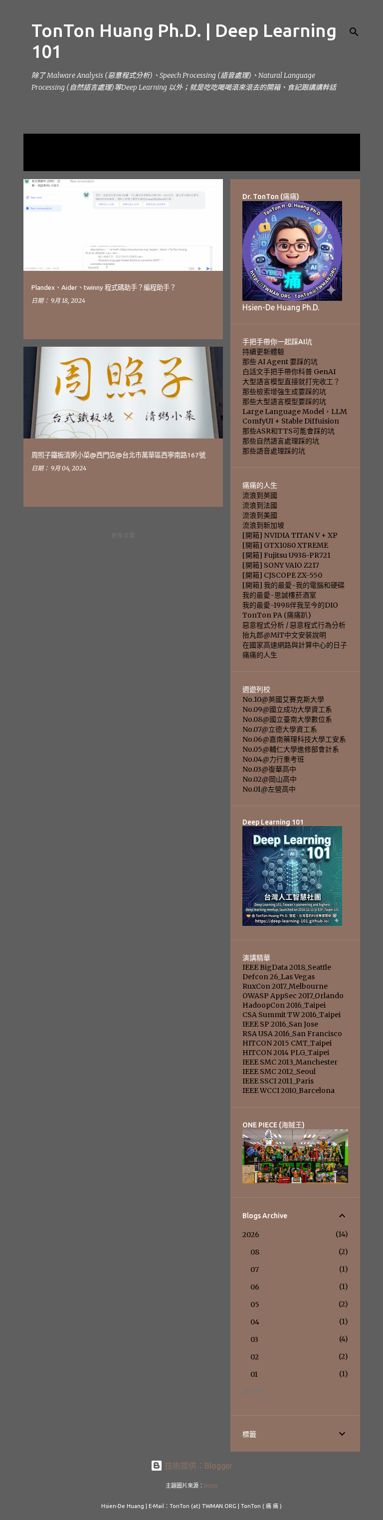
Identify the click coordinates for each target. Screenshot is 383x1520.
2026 (250, 1234)
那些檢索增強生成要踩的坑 (284, 391)
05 (254, 1304)
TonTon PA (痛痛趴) (276, 615)
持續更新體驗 (263, 351)
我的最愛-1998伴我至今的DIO (290, 605)
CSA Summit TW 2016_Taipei (291, 1014)
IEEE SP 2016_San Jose (280, 1024)
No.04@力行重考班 (273, 759)
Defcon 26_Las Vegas (278, 976)
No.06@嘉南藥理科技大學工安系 (294, 739)
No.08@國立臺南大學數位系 (287, 719)
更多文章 (123, 535)
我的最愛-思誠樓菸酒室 (279, 595)
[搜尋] (354, 32)
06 (254, 1287)
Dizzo (211, 1486)
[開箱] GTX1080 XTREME (285, 545)
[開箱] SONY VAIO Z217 (280, 565)
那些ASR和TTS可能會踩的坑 (288, 431)
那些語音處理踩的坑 (273, 450)
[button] (209, 320)
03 (254, 1339)
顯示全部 (43, 161)
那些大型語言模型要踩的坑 (284, 401)
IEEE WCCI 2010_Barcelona (288, 1090)
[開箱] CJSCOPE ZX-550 (282, 575)
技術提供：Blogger (197, 1465)
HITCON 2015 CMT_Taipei (287, 1043)
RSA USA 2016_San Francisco (292, 1033)
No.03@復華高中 (269, 769)
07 (254, 1269)
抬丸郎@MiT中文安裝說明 (284, 635)
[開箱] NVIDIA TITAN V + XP (290, 535)
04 (254, 1321)
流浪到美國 (259, 515)
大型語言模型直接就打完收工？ (291, 381)
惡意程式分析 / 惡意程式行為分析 (294, 625)
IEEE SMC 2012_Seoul (279, 1071)
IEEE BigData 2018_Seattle (286, 967)
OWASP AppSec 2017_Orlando (293, 995)
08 (254, 1252)
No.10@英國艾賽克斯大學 (283, 699)
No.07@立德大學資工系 (279, 729)
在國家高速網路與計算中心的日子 (294, 645)
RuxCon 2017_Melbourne (285, 986)
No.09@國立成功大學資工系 (287, 709)
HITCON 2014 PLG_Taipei (285, 1052)
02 (254, 1356)
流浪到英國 (259, 495)
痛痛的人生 (259, 655)
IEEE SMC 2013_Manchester (290, 1062)
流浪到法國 (259, 505)
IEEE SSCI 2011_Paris (278, 1081)
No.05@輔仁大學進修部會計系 (290, 749)
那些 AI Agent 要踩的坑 (280, 361)
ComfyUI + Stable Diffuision (290, 421)
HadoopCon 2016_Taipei (284, 1005)
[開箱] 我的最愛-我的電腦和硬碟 (293, 585)
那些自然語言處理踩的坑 (280, 440)
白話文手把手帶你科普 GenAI (289, 371)
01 (254, 1374)
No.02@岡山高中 (269, 779)
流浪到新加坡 (263, 525)
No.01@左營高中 (269, 789)
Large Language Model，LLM (294, 411)
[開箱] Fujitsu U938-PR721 (286, 555)
